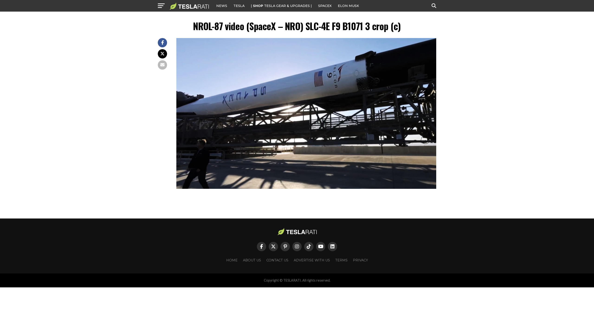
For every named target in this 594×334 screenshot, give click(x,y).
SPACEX (325, 6)
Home (232, 260)
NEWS (221, 6)
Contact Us (277, 260)
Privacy (360, 260)
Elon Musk (348, 6)
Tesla (239, 6)
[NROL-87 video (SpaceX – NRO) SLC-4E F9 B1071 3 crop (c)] (306, 187)
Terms (341, 260)
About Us (252, 260)
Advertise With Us (312, 260)
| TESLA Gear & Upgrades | (281, 6)
